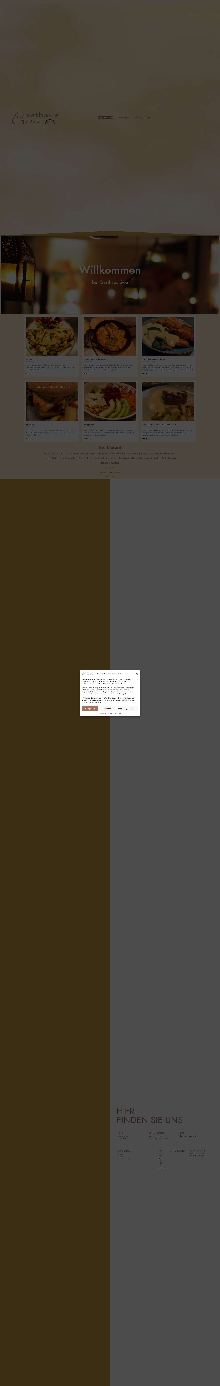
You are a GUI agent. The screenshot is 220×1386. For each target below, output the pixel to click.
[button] (137, 674)
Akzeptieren (90, 708)
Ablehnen (107, 708)
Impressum (118, 713)
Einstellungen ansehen (127, 708)
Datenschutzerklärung (106, 713)
